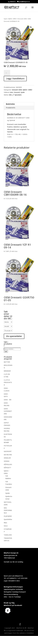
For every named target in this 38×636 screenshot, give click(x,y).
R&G (5, 523)
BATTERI (7, 362)
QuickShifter (8, 519)
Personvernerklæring (11, 594)
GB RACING (8, 455)
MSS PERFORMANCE (8, 510)
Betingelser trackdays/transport (15, 592)
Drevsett (17, 92)
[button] (31, 27)
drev (11, 92)
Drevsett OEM (22, 19)
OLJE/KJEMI (8, 516)
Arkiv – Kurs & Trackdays (12, 597)
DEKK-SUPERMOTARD (8, 411)
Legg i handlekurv (15, 78)
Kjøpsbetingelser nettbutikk (13, 589)
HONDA (6, 461)
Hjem (5, 19)
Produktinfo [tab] (10, 108)
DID (10, 95)
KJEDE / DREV (12, 19)
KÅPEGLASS (8, 464)
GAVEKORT (8, 451)
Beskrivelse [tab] (10, 104)
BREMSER (7, 371)
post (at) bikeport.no (16, 576)
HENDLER (7, 458)
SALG (5, 526)
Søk (6, 351)
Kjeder (7, 493)
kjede (23, 92)
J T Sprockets (17, 95)
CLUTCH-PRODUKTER (8, 382)
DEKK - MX (7, 400)
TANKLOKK (8, 535)
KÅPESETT (7, 468)
